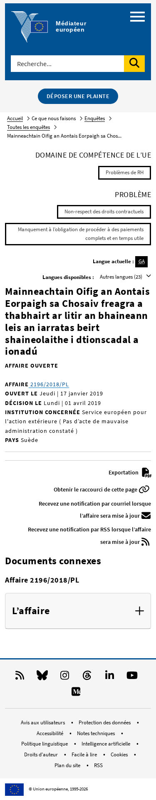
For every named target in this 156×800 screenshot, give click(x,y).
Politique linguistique (45, 743)
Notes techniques (96, 733)
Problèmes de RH (125, 172)
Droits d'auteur (41, 754)
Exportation (124, 472)
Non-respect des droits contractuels (104, 211)
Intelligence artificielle (106, 743)
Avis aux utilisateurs (43, 722)
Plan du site (68, 765)
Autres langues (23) (122, 276)
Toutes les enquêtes (28, 127)
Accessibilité (50, 733)
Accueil (15, 118)
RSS (98, 765)
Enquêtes (94, 118)
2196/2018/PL (49, 384)
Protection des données (105, 722)
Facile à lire (85, 754)
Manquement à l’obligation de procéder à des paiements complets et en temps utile (81, 234)
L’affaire (31, 611)
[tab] (78, 611)
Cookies (120, 754)
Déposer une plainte (78, 96)
